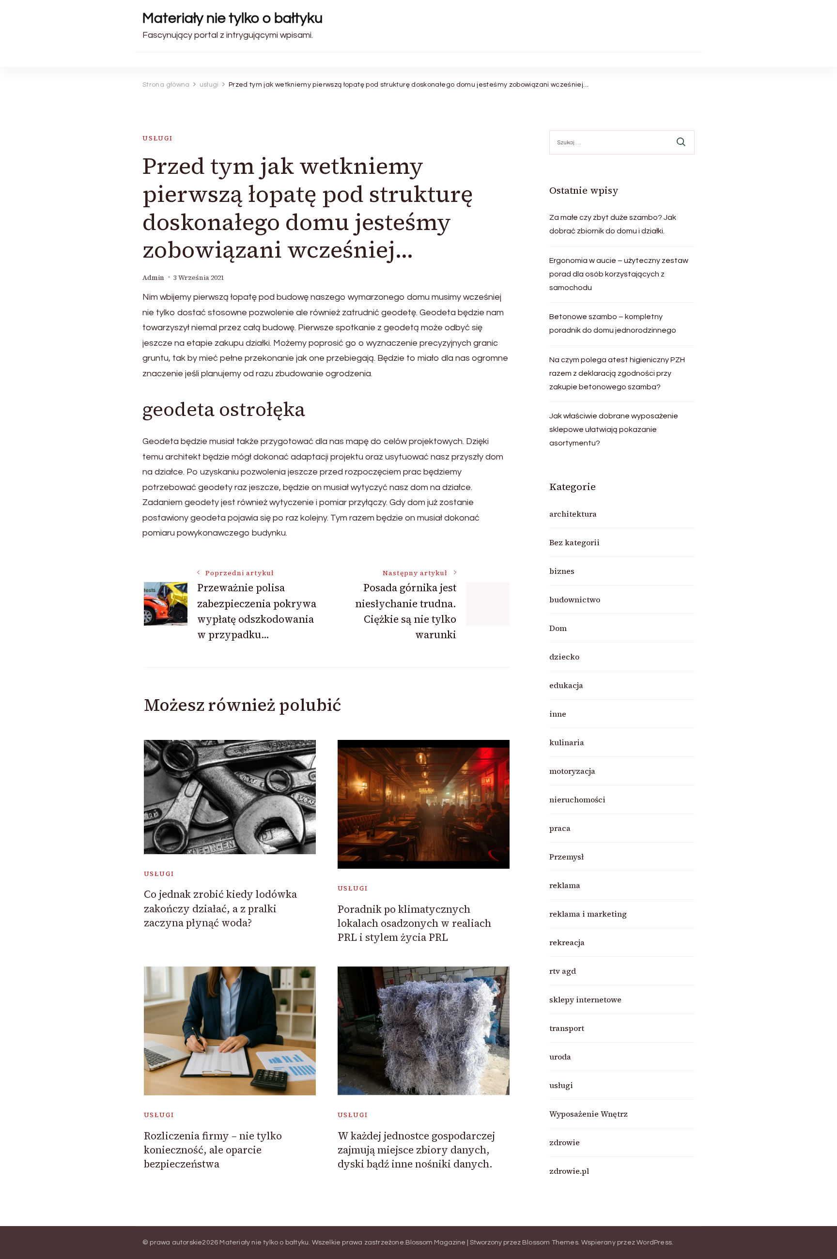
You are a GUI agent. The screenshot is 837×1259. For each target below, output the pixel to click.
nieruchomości (577, 799)
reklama (564, 885)
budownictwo (574, 599)
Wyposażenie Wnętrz (588, 1113)
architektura (573, 513)
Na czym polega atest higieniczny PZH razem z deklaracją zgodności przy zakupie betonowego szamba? (617, 373)
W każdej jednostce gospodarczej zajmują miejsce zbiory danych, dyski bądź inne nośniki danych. (416, 1150)
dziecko (564, 656)
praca (560, 828)
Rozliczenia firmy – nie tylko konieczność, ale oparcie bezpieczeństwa (213, 1150)
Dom (558, 628)
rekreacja (567, 942)
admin (153, 277)
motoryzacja (572, 771)
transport (566, 1028)
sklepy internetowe (585, 999)
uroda (560, 1056)
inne (557, 713)
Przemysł (566, 856)
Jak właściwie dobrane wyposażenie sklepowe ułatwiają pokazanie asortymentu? (613, 429)
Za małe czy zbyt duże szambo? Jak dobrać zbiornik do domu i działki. (612, 224)
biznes (561, 571)
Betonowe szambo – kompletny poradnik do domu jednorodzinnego (612, 323)
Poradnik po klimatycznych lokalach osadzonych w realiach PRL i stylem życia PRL (414, 923)
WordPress (654, 1242)
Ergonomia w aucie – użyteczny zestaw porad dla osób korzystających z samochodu (618, 274)
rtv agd (562, 971)
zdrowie (564, 1142)
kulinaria (566, 742)
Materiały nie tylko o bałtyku (232, 18)
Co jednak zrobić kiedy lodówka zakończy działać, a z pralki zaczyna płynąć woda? (220, 908)
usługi (157, 138)
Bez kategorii (574, 542)
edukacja (566, 685)
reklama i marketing (588, 913)
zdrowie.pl (569, 1171)
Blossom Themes (550, 1242)
